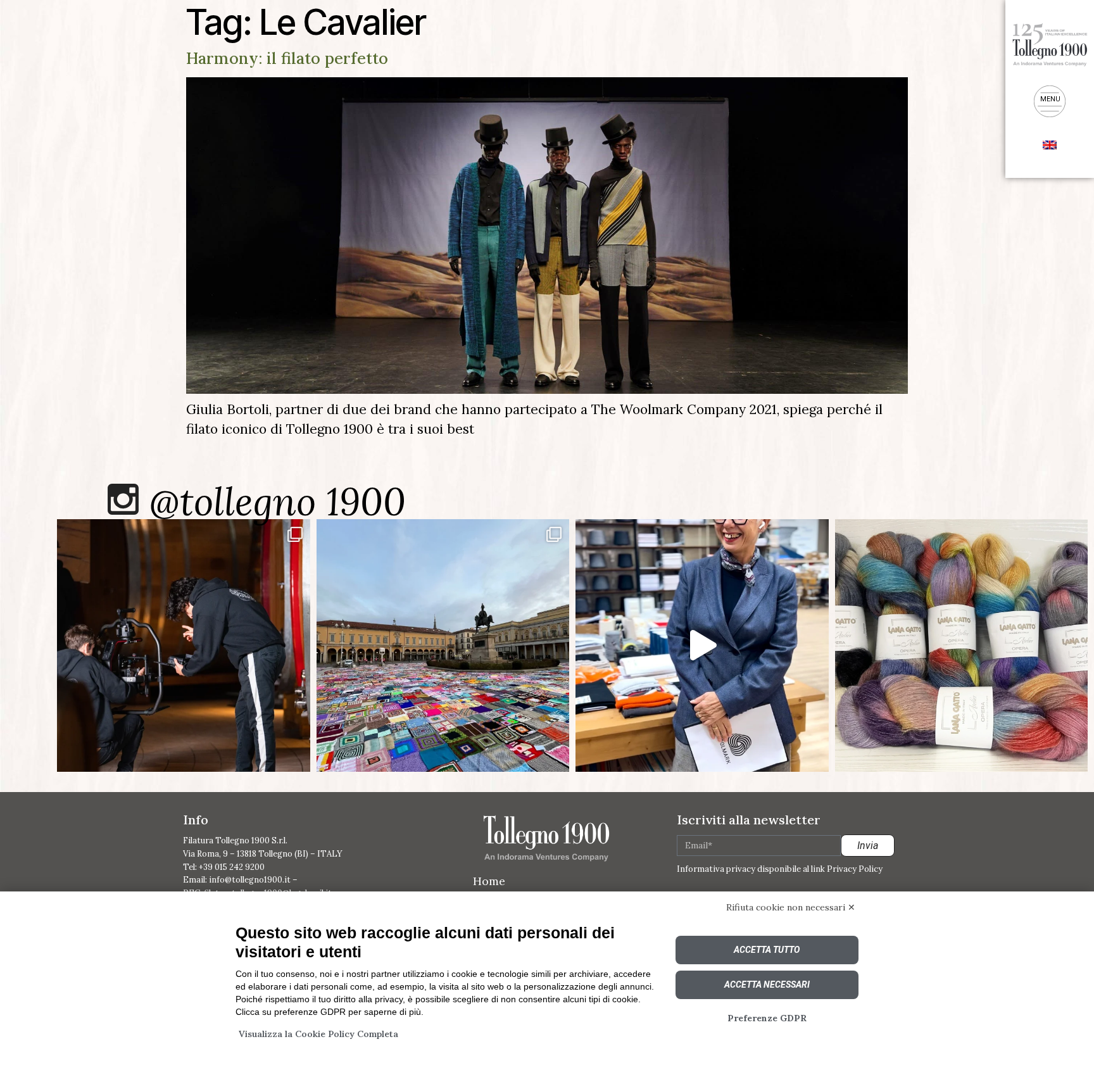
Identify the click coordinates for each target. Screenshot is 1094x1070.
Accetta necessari (767, 984)
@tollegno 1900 (277, 501)
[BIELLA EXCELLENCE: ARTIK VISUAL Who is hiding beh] (183, 645)
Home (489, 881)
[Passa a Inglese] (1049, 144)
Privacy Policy (855, 869)
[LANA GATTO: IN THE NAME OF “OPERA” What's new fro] (961, 645)
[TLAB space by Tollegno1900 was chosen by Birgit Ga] (702, 645)
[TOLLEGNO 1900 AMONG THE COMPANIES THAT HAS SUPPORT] (443, 645)
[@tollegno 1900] (123, 499)
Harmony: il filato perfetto (287, 58)
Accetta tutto (767, 950)
